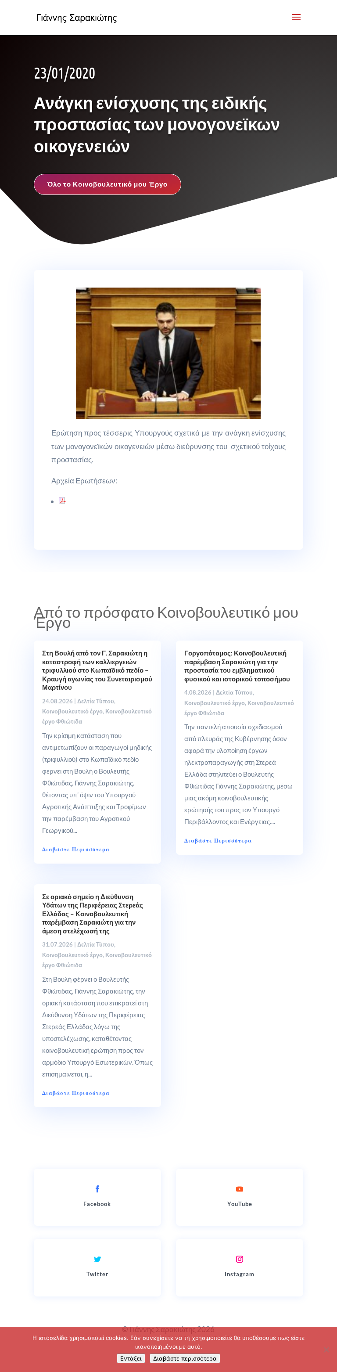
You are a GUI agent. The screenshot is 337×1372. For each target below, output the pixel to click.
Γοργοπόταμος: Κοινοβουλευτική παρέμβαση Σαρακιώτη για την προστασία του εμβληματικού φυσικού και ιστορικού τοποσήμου (237, 666)
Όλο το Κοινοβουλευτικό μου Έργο (107, 184)
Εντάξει (131, 1358)
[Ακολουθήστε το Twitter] (97, 1259)
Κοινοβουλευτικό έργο (72, 711)
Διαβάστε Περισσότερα (76, 849)
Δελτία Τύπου (95, 701)
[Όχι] (326, 1349)
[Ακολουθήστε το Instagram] (240, 1259)
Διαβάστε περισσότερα (185, 1358)
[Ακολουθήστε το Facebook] (97, 1189)
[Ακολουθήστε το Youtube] (240, 1189)
